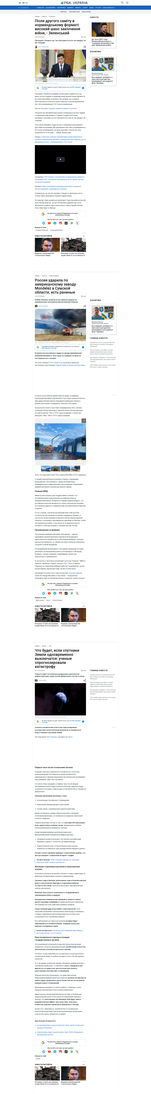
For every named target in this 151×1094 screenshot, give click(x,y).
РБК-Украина (55, 363)
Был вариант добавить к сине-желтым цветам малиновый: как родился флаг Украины (102, 80)
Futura (70, 737)
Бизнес (70, 8)
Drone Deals (63, 11)
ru (27, 3)
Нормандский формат (56, 230)
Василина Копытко (97, 73)
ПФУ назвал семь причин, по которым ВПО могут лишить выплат (103, 366)
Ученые (38, 1058)
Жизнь (78, 8)
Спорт (85, 8)
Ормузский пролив (74, 11)
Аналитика (50, 8)
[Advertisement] (60, 380)
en (23, 3)
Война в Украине (86, 11)
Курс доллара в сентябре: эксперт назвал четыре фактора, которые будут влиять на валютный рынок (101, 352)
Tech (50, 646)
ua (20, 3)
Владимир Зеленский (42, 230)
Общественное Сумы (77, 365)
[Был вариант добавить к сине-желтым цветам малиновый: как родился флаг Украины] (103, 64)
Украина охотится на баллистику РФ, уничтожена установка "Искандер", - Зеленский (102, 344)
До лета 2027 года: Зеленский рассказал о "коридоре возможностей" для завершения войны (103, 42)
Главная (37, 16)
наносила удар (74, 573)
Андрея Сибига (61, 365)
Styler (98, 8)
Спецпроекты (108, 8)
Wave (91, 8)
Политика (61, 8)
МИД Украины (40, 600)
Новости (40, 8)
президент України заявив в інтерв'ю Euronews (59, 108)
